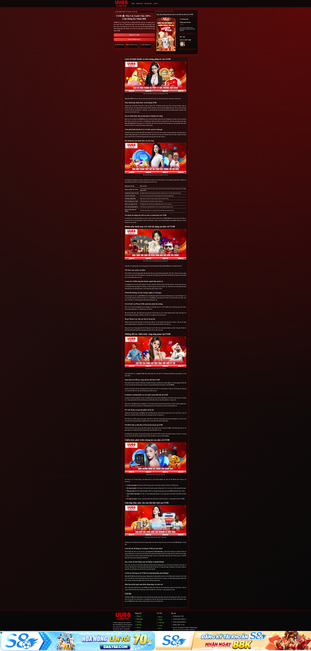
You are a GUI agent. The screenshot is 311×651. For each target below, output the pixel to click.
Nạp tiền (139, 622)
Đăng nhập (140, 619)
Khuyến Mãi (148, 3)
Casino (160, 625)
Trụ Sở (139, 630)
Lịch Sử (139, 627)
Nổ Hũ (160, 619)
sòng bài (133, 284)
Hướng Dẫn (139, 3)
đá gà (131, 328)
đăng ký (173, 553)
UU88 (133, 3)
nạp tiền (178, 555)
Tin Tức (155, 3)
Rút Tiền (139, 624)
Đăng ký (139, 616)
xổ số (130, 307)
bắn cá (136, 295)
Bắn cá (160, 617)
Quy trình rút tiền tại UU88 (132, 565)
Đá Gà (160, 628)
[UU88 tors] (121, 3)
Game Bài (161, 622)
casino (144, 288)
